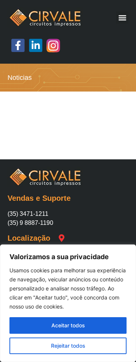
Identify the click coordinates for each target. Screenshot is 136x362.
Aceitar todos (68, 325)
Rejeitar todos (68, 345)
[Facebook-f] (18, 45)
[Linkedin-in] (35, 45)
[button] (122, 17)
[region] (68, 303)
